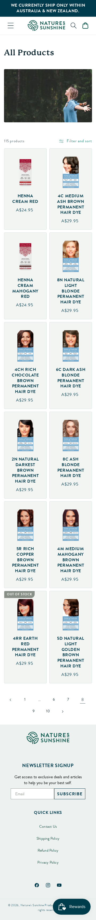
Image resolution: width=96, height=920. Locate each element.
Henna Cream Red (25, 198)
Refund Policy (48, 850)
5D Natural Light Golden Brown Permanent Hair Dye (70, 652)
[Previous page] (11, 700)
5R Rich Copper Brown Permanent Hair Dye (25, 560)
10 (48, 711)
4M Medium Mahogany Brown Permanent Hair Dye (70, 560)
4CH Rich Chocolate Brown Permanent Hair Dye (25, 381)
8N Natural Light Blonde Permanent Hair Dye (71, 291)
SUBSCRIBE (69, 794)
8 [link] (82, 699)
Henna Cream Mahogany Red (25, 288)
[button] (11, 25)
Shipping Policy (48, 838)
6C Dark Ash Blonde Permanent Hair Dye (71, 378)
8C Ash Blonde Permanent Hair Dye (70, 468)
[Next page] (62, 711)
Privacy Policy (48, 862)
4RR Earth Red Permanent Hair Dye (25, 647)
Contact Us (48, 826)
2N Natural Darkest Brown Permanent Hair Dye (25, 470)
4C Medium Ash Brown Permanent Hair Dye (70, 204)
